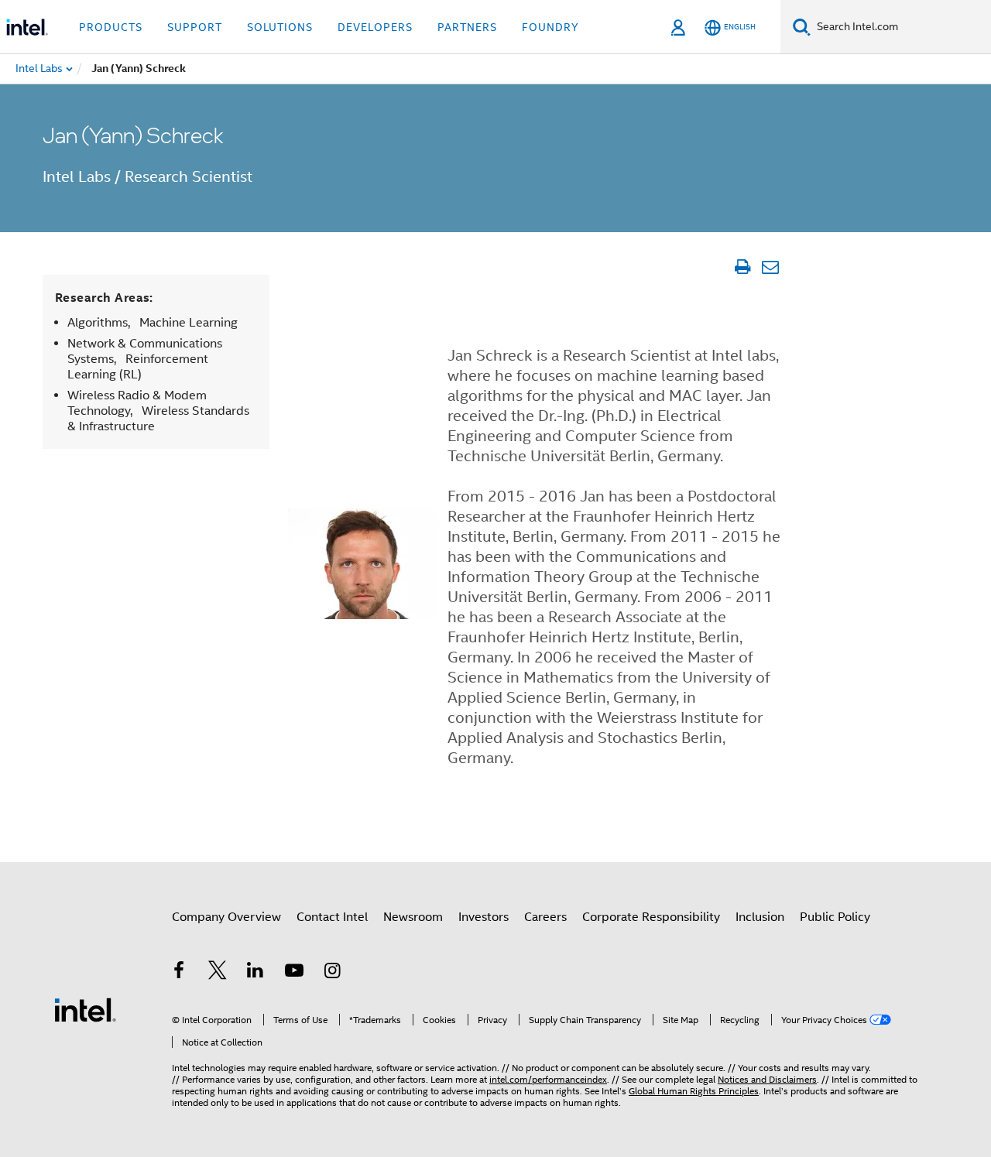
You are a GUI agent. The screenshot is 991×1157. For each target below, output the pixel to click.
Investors (483, 917)
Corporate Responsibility (651, 917)
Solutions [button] (280, 27)
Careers (545, 917)
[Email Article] (770, 267)
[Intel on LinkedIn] (255, 973)
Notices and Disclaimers (767, 1079)
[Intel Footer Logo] (85, 1009)
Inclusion (760, 917)
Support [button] (194, 27)
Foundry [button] (550, 27)
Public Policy (835, 917)
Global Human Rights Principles (694, 1091)
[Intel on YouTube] (294, 973)
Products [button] (110, 27)
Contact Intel (332, 917)
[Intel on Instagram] (332, 973)
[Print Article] (742, 267)
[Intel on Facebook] (179, 973)
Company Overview (226, 917)
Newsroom (413, 917)
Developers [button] (375, 27)
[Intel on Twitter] (217, 973)
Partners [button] (467, 27)
